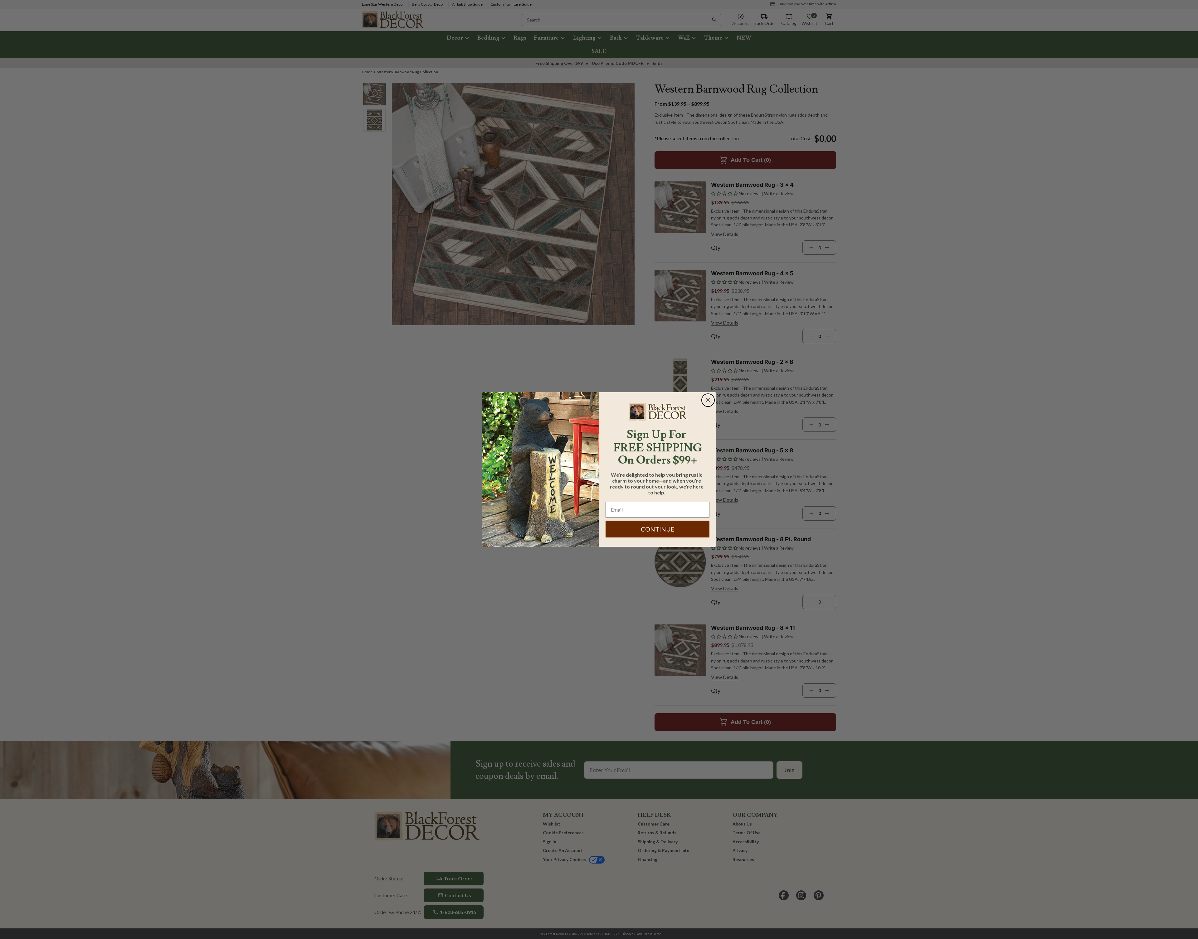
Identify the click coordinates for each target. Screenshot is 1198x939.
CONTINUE (657, 529)
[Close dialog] (708, 400)
